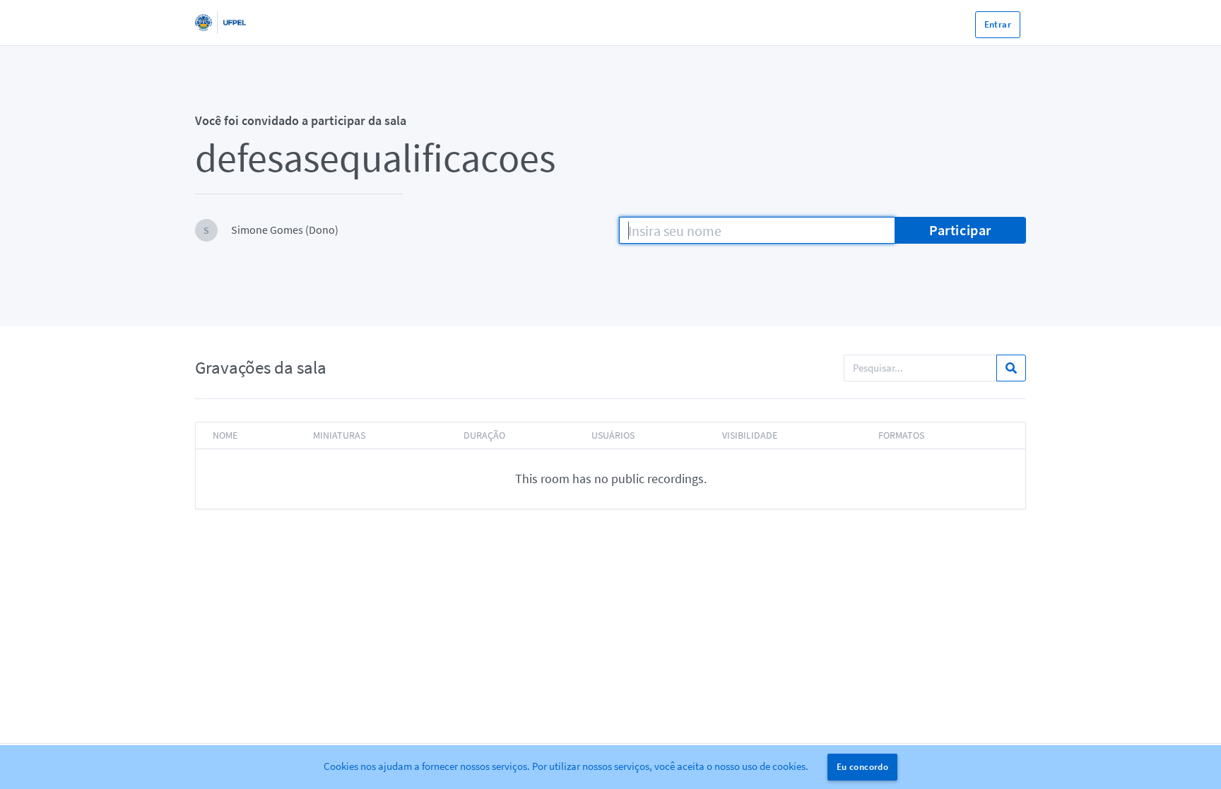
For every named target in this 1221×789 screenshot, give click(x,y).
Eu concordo (862, 767)
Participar (960, 230)
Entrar (997, 24)
